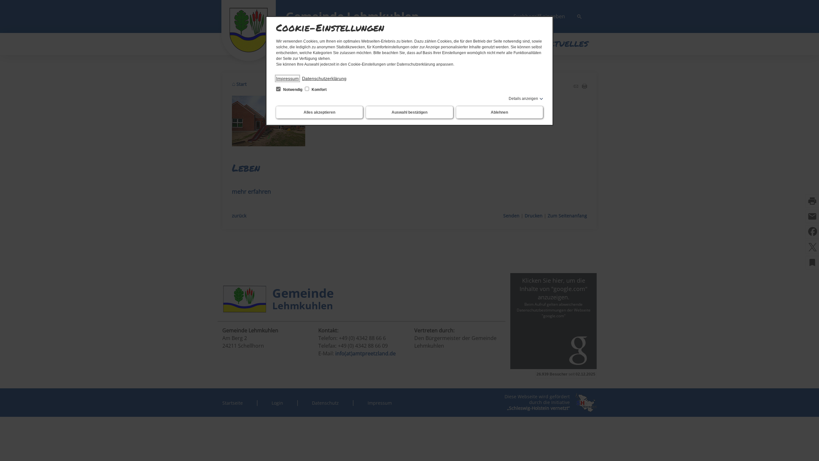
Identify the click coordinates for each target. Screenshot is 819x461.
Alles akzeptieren (319, 112)
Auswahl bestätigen (409, 112)
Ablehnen (499, 112)
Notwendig (292, 89)
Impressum (287, 78)
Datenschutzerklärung (324, 78)
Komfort (319, 89)
